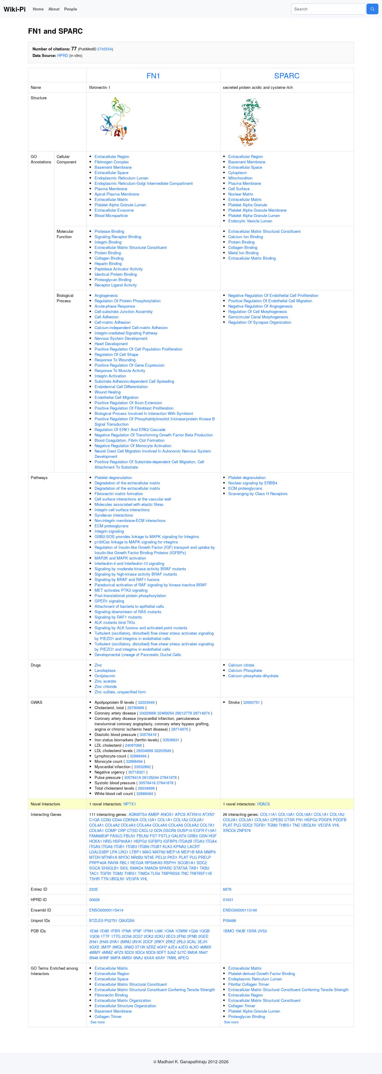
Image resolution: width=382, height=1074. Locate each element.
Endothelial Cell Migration (116, 397)
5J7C (181, 952)
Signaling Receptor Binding (118, 236)
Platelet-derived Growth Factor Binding (261, 973)
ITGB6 (143, 846)
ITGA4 (211, 841)
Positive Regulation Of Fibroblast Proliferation (134, 408)
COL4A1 (96, 825)
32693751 (251, 702)
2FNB (192, 936)
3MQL (117, 947)
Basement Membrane (113, 167)
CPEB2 (276, 819)
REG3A (137, 862)
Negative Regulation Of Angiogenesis (260, 306)
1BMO (228, 931)
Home (38, 9)
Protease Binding (109, 231)
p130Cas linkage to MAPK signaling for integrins (136, 542)
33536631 (171, 740)
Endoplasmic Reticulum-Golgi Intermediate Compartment (144, 183)
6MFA (115, 957)
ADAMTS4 (138, 814)
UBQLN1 (117, 878)
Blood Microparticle (111, 215)
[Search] (372, 9)
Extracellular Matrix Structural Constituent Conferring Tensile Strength (155, 989)
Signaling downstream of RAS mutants (128, 611)
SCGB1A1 (186, 862)
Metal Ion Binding (243, 252)
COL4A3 (128, 825)
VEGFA (132, 878)
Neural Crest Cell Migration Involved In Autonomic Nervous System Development (153, 453)
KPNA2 (179, 846)
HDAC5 (263, 804)
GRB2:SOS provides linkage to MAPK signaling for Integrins (147, 536)
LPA (113, 852)
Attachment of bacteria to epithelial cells (129, 606)
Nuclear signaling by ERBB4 (252, 483)
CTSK (289, 819)
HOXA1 (95, 841)
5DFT (161, 952)
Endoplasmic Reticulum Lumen (121, 178)
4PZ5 (118, 952)
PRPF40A (98, 862)
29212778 (183, 713)
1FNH (148, 931)
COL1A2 (180, 819)
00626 (94, 899)
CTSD (132, 830)
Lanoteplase (105, 670)
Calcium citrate (241, 665)
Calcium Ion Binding (245, 236)
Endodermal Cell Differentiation (121, 386)
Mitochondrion (240, 178)
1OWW (181, 931)
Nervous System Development (121, 338)
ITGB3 (131, 846)
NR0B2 (137, 857)
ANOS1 (167, 814)
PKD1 (172, 857)
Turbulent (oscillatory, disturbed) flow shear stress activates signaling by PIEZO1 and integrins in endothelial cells (154, 635)
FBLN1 (129, 836)
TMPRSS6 (170, 873)
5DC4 (140, 952)
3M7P (106, 947)
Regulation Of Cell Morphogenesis (257, 311)
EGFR (198, 830)
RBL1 (124, 862)
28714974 (201, 713)
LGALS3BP (99, 852)
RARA (113, 862)
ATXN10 (194, 814)
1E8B (104, 931)
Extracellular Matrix (111, 199)
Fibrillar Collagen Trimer (248, 984)
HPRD (62, 55)
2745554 (104, 48)
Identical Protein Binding (116, 274)
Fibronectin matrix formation (119, 493)
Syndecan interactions (114, 515)
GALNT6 (178, 836)
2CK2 (148, 936)
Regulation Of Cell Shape (116, 354)
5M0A (192, 952)
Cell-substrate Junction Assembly (124, 311)
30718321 (136, 772)
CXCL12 (146, 830)
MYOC (124, 857)
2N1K (137, 941)
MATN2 (159, 852)
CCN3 (106, 819)
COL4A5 (160, 825)
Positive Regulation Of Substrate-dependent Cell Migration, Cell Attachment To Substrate (149, 464)
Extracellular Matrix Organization (123, 1000)
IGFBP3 (155, 841)
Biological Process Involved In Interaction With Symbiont (144, 413)
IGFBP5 (170, 841)
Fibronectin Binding (111, 995)
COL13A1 (148, 819)
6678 (227, 889)
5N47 (203, 952)
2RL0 (181, 941)
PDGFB (339, 819)
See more (97, 1021)
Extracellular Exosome (114, 210)
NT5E (149, 857)
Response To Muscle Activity (120, 370)
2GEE (203, 936)
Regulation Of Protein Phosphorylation (128, 300)
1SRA (252, 931)
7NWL (172, 957)
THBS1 (130, 873)
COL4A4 (144, 825)
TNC (185, 873)
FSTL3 (164, 836)
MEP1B (188, 852)
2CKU (160, 936)
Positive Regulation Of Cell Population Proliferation (138, 349)
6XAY (160, 957)
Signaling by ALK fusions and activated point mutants (141, 627)
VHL (144, 878)
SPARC (287, 75)
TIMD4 (144, 873)
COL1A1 (165, 819)
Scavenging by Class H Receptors (258, 493)
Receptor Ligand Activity (116, 285)
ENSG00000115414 (106, 910)
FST (153, 836)
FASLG (116, 836)
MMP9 (209, 852)
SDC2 (202, 862)
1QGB (204, 931)
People (70, 9)
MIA (199, 852)
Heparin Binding (108, 263)
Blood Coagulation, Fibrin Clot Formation (129, 440)
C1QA (94, 819)
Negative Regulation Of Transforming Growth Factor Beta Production (154, 435)
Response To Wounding (115, 359)
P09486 (229, 920)
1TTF (105, 936)
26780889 (135, 707)
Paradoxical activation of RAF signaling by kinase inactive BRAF (151, 585)
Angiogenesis (106, 295)
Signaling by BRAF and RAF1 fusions (127, 579)
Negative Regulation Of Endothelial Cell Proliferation (273, 295)
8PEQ (183, 957)
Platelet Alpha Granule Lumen (120, 204)
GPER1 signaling (109, 601)
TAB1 (193, 868)
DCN (158, 830)
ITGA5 (94, 846)
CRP (122, 830)
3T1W (140, 947)
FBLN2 (143, 836)
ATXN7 (208, 814)
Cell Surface (238, 188)
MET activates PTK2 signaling (121, 590)
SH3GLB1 (110, 868)
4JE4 (172, 947)
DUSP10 (184, 830)
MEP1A (173, 852)
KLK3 (167, 846)
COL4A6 (175, 825)
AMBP (153, 814)
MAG (146, 852)
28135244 (150, 777)
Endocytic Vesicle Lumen (250, 221)
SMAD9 (151, 868)
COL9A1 (96, 830)
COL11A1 (268, 814)
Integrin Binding (108, 242)
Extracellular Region (112, 156)
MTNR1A (109, 857)
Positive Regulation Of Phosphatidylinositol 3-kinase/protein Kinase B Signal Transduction (155, 421)
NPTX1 (130, 804)
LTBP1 (135, 852)
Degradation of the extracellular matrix (127, 483)
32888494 (138, 756)
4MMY (95, 952)
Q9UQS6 (126, 920)
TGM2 (118, 873)
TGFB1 (260, 825)
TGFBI (105, 873)
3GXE (94, 947)
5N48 (93, 957)
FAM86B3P (99, 836)
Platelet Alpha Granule (247, 204)
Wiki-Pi (15, 9)
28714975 (179, 729)
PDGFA (325, 819)
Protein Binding (108, 252)
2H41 (93, 941)
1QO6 (94, 936)
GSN (203, 836)
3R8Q (129, 947)
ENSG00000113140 (240, 910)
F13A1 (211, 830)
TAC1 (94, 873)
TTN (104, 878)
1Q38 (193, 931)
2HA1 (114, 941)
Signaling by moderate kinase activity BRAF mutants (140, 568)
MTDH (94, 857)
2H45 (103, 941)
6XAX (149, 957)
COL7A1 (207, 825)
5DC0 (129, 952)
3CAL (191, 941)
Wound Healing (108, 392)
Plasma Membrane (111, 188)
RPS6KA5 (153, 862)
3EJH (202, 941)
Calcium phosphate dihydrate (253, 675)
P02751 (111, 920)
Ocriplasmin (105, 675)
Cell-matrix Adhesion (112, 322)
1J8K (158, 931)
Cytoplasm (237, 172)
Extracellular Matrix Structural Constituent (131, 247)
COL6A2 (191, 825)
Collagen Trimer (108, 1016)
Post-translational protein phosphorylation (130, 595)
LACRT (193, 846)
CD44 (117, 819)
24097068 (133, 745)
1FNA (126, 931)
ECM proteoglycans (112, 526)
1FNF (137, 931)
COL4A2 (112, 825)
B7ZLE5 (96, 920)
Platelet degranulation (113, 477)
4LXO (194, 947)
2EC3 (170, 936)
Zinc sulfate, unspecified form (120, 692)
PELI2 (160, 857)
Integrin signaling (109, 531)
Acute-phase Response (115, 306)
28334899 (144, 750)
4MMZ (107, 952)
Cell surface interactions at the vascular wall (133, 499)
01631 (228, 899)
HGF (213, 836)
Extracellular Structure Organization (125, 1005)
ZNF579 (244, 830)
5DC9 (150, 952)
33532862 (142, 766)
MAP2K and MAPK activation (120, 558)
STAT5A (180, 868)
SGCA (94, 868)
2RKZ (170, 941)
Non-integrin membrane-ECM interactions (130, 520)
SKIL (124, 868)
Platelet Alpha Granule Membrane (257, 210)
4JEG (183, 947)
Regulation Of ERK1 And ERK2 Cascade (130, 429)
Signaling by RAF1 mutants (118, 617)
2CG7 (138, 936)
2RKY (159, 941)
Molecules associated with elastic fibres (129, 504)
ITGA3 (198, 841)
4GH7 (162, 947)
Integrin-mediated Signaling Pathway (126, 333)
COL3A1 (246, 819)
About (53, 9)
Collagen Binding (109, 258)
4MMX (205, 947)
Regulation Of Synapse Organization (259, 322)
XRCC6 (229, 830)
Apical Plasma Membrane (117, 194)
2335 (93, 889)
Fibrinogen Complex (112, 162)
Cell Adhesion (106, 317)
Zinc (98, 665)
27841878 (168, 777)
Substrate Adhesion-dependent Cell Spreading (134, 381)
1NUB (240, 931)
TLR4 (155, 873)
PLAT (183, 857)
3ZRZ (151, 947)
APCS (180, 814)
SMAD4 (136, 868)
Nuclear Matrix (240, 194)
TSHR (94, 878)
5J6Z (171, 952)
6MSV (127, 957)
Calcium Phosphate (245, 670)
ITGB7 (155, 846)
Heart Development (111, 343)
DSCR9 (169, 830)
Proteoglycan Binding (113, 279)
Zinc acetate (105, 681)
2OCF (148, 941)
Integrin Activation (110, 376)
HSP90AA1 (123, 841)
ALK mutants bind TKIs (115, 622)
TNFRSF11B (201, 873)
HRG (107, 841)
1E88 (93, 931)
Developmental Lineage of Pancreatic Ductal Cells (138, 654)
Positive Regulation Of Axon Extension (128, 402)
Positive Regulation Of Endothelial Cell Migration (270, 300)
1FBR (115, 931)
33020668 (147, 713)
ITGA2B (185, 841)
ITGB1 (119, 846)
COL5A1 (262, 819)
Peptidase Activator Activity (119, 269)
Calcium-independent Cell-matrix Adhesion (131, 327)
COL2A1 (196, 819)
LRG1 (123, 852)
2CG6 (127, 936)
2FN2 (181, 936)
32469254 (165, 713)
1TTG (116, 936)
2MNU (125, 941)
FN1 (154, 75)
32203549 (146, 702)
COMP (111, 830)
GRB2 (192, 836)
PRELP (204, 857)
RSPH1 (170, 862)
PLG (193, 857)
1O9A (169, 931)
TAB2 (204, 868)
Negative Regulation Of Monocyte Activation (133, 445)
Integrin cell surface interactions (122, 509)
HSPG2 (140, 841)
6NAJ (138, 957)
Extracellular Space (111, 172)
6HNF (104, 957)
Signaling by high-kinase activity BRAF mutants (136, 574)
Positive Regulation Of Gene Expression (129, 365)
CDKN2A (130, 819)
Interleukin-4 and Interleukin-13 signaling (129, 563)
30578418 (148, 734)
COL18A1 (304, 814)
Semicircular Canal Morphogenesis (258, 317)
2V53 (262, 931)
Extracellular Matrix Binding (252, 258)
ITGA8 (107, 846)
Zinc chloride (106, 686)
